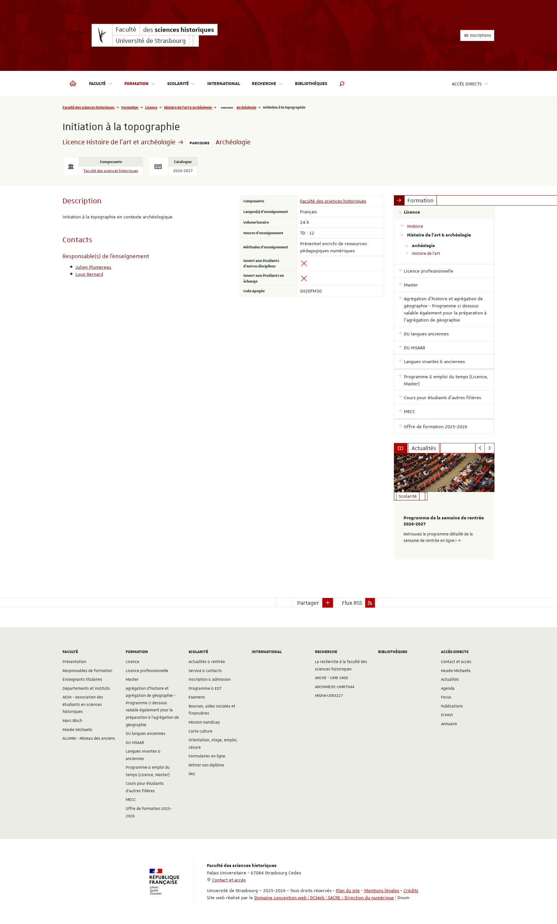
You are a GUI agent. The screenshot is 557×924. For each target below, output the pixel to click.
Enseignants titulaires (82, 679)
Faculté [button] (97, 84)
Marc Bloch (72, 720)
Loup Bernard (89, 274)
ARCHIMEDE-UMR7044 (334, 686)
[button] (342, 84)
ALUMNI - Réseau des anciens (89, 738)
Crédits (411, 890)
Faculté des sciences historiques (88, 107)
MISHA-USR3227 (329, 695)
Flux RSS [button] (352, 602)
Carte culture (200, 731)
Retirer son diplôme (206, 765)
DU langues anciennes (145, 733)
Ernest (447, 714)
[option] (444, 506)
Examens (197, 697)
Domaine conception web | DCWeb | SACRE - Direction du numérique (324, 897)
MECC (131, 799)
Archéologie (246, 107)
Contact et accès (456, 661)
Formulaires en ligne (207, 756)
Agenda (447, 688)
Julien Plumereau (93, 267)
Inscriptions (480, 35)
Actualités (450, 679)
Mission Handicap (204, 722)
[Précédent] (480, 448)
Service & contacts (205, 670)
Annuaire (449, 724)
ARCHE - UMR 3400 (331, 677)
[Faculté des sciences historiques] (102, 35)
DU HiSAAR (135, 742)
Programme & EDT (205, 688)
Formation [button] (136, 84)
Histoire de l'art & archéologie (188, 107)
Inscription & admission (209, 679)
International (223, 84)
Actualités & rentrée (207, 661)
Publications (452, 706)
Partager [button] (308, 602)
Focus (446, 697)
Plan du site (348, 890)
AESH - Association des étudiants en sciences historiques (83, 704)
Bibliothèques (311, 84)
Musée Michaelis (77, 729)
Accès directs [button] (467, 84)
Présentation (74, 661)
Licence (151, 107)
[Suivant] (489, 448)
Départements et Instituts (86, 688)
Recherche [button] (264, 84)
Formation (129, 107)
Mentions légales (381, 890)
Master (132, 679)
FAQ (192, 773)
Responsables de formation (87, 670)
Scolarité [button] (178, 84)
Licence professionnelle (147, 670)
